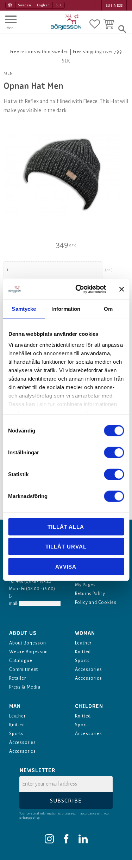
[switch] (114, 452)
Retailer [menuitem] (17, 678)
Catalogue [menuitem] (20, 660)
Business (114, 5)
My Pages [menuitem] (85, 584)
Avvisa (65, 566)
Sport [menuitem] (81, 724)
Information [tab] (65, 308)
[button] (11, 26)
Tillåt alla (66, 526)
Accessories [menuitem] (88, 669)
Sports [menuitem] (82, 660)
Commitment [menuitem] (23, 669)
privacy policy (29, 817)
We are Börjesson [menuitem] (28, 651)
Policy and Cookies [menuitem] (95, 602)
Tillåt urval (66, 547)
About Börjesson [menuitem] (27, 643)
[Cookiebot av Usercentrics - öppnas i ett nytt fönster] (78, 289)
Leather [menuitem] (83, 643)
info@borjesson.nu (40, 603)
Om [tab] (108, 308)
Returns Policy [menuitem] (90, 593)
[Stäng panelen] (121, 289)
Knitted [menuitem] (83, 651)
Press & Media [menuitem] (24, 687)
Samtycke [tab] (24, 308)
